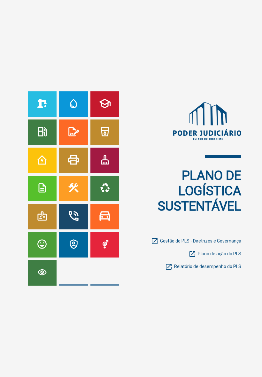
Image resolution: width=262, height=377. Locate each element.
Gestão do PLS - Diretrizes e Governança (200, 240)
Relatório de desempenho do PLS (207, 266)
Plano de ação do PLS (219, 253)
